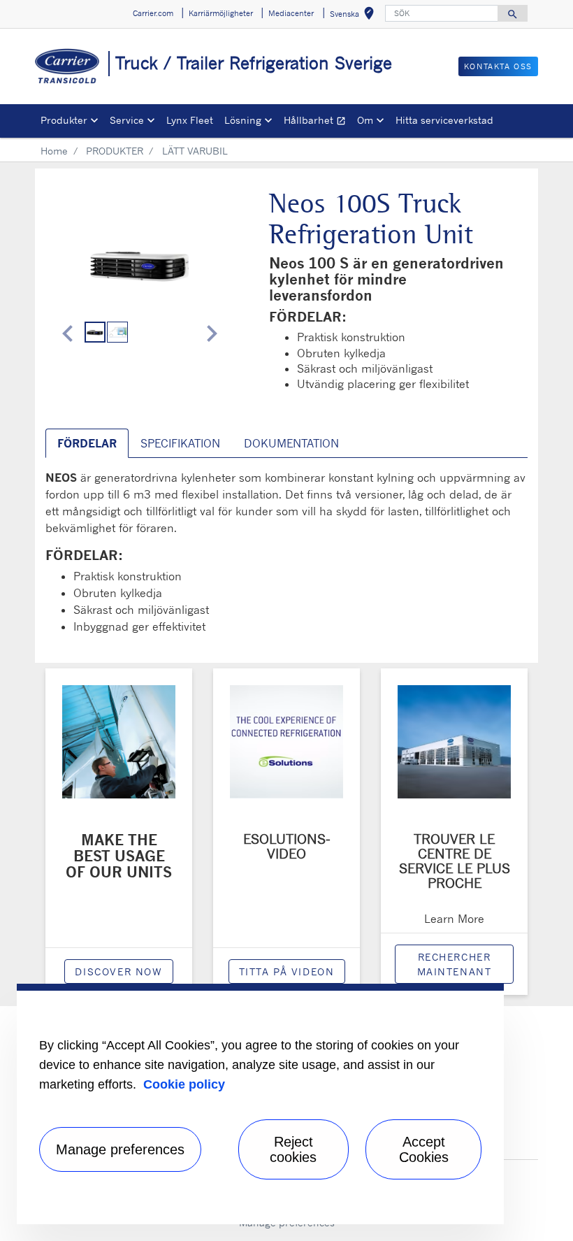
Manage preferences (120, 1149)
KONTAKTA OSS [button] (498, 66)
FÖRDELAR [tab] (87, 443)
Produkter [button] (64, 120)
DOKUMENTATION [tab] (291, 443)
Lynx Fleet (189, 120)
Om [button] (365, 120)
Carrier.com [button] (153, 13)
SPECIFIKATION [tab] (180, 443)
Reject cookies (293, 1149)
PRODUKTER (114, 151)
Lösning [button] (242, 120)
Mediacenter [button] (291, 13)
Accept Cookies (424, 1149)
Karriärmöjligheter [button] (221, 13)
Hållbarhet (317, 122)
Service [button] (127, 120)
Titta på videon (287, 971)
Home (54, 151)
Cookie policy (184, 1084)
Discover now (118, 971)
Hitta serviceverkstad (444, 120)
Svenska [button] (354, 16)
